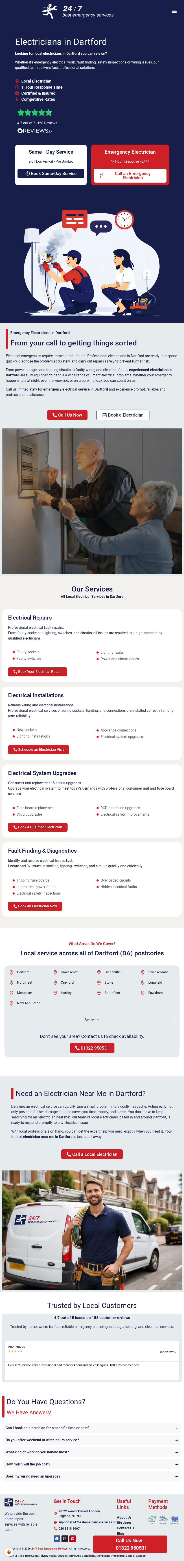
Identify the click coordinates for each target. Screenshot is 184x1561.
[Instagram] (64, 1538)
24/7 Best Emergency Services (49, 1548)
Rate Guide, (32, 1555)
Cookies (62, 1555)
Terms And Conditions (81, 1555)
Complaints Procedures (110, 1555)
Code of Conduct (136, 1555)
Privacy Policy (47, 1555)
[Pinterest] (72, 1538)
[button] (174, 11)
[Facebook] (57, 1538)
